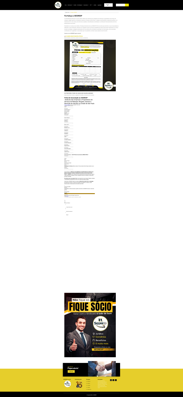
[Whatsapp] (116, 380)
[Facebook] (111, 380)
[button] (70, 5)
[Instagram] (113, 380)
